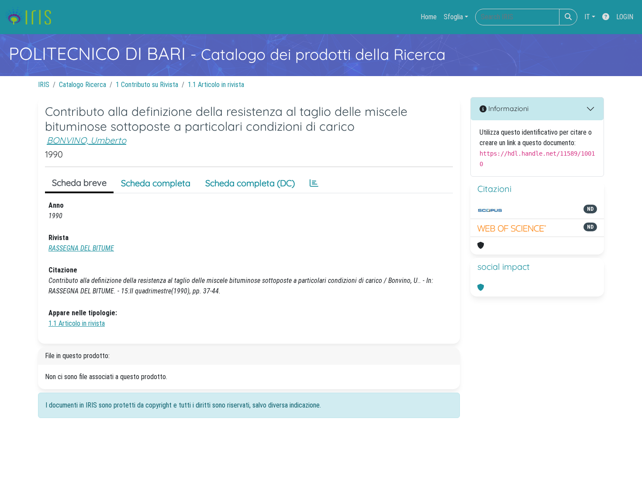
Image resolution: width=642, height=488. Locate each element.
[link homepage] (31, 17)
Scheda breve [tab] (79, 182)
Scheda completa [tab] (155, 183)
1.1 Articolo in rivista (216, 84)
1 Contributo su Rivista (147, 84)
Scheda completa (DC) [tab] (250, 183)
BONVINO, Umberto (86, 140)
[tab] (314, 183)
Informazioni (507, 108)
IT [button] (587, 17)
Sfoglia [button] (453, 17)
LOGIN (624, 17)
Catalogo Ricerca (82, 84)
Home (429, 17)
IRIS (43, 84)
